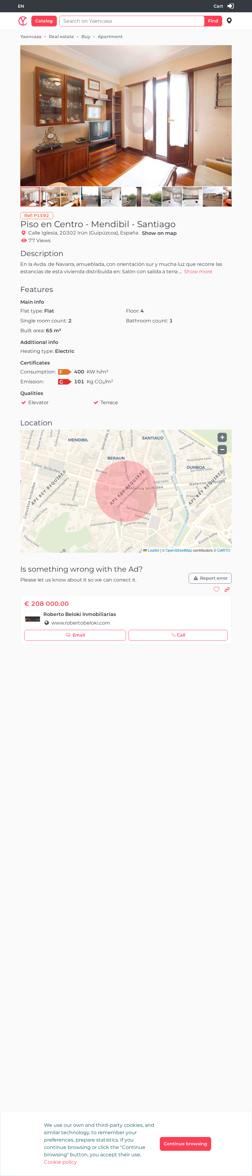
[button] (51, 196)
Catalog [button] (44, 21)
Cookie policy (60, 1162)
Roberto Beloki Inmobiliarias (79, 614)
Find (213, 21)
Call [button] (181, 635)
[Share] (227, 589)
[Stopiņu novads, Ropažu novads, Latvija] (229, 21)
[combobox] (21, 6)
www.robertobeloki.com (80, 623)
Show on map (159, 233)
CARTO (223, 550)
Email (79, 635)
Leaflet (153, 550)
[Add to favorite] (216, 589)
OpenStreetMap (179, 550)
